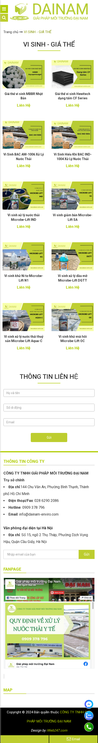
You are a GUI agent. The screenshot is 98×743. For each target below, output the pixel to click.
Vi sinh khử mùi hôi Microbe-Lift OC (73, 339)
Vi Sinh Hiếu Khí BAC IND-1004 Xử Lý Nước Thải (73, 157)
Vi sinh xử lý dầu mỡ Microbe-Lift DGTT (72, 278)
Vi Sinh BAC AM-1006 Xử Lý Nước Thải (23, 157)
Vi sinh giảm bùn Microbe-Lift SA (72, 217)
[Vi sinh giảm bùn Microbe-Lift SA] (73, 196)
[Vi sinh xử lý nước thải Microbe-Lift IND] (24, 196)
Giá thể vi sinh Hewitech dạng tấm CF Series (72, 96)
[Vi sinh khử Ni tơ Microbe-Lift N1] (24, 256)
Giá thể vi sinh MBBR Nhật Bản (24, 96)
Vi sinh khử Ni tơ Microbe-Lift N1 (23, 278)
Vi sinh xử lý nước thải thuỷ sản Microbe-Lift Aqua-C (23, 339)
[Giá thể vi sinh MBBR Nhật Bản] (24, 74)
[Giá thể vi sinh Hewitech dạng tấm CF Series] (73, 74)
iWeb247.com (56, 730)
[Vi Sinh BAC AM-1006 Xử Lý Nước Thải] (24, 135)
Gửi (49, 437)
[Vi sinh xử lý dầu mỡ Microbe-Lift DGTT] (73, 256)
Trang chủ (10, 32)
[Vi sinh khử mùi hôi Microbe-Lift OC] (73, 317)
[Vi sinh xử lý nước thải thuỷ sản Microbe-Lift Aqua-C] (24, 317)
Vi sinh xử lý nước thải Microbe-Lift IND (24, 217)
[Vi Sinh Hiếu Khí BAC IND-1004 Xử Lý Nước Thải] (73, 135)
